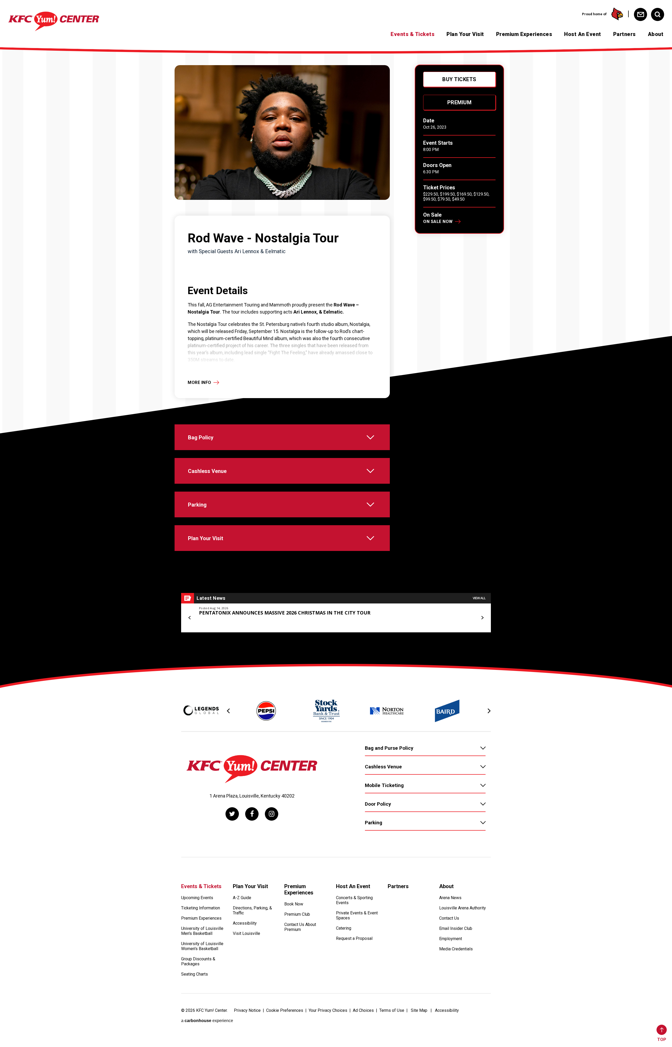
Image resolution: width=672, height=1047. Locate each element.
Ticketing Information (200, 907)
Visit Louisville (246, 933)
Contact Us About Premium (300, 927)
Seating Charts (194, 974)
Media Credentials (456, 948)
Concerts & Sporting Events (354, 900)
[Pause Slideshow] (484, 696)
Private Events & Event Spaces (357, 915)
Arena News (450, 897)
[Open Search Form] (657, 14)
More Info (199, 382)
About (656, 34)
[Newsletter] (640, 14)
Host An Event (582, 34)
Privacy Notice (247, 1010)
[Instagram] (271, 814)
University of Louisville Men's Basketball (202, 931)
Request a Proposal (354, 938)
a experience (207, 1020)
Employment (450, 938)
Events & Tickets (412, 34)
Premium (459, 102)
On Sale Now (438, 221)
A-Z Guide (242, 897)
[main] (336, 356)
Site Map (419, 1010)
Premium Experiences (524, 34)
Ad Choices (363, 1010)
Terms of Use (391, 1010)
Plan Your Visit (465, 34)
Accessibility (245, 923)
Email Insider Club (455, 928)
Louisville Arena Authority (462, 907)
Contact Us (449, 918)
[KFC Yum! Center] (53, 21)
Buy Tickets (459, 79)
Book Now (293, 904)
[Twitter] (232, 814)
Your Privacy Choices (328, 1010)
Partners (624, 34)
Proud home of (594, 14)
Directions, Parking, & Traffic (252, 910)
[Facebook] (252, 814)
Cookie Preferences (284, 1010)
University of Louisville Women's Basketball (202, 946)
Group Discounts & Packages (198, 961)
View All (479, 598)
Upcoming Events (197, 897)
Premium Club (297, 914)
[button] (189, 617)
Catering (343, 928)
